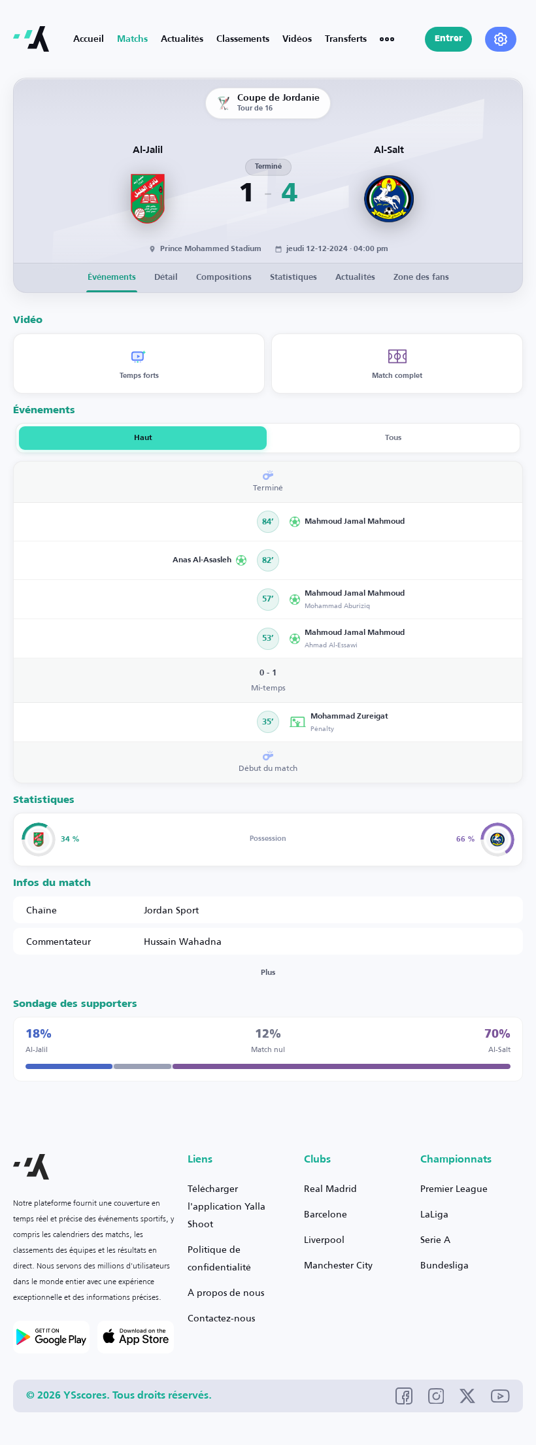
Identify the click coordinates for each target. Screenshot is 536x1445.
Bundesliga (444, 1265)
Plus (268, 973)
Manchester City (338, 1265)
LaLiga (434, 1214)
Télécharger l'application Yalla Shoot (226, 1206)
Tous (393, 438)
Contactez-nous (221, 1318)
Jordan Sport (171, 910)
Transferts (346, 39)
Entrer (449, 39)
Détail (166, 277)
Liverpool (324, 1239)
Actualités (182, 39)
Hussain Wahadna (183, 941)
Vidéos (297, 39)
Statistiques (293, 277)
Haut (143, 438)
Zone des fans (421, 277)
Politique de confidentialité (219, 1258)
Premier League (454, 1188)
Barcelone (325, 1214)
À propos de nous (226, 1292)
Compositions (224, 277)
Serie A (435, 1239)
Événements (112, 277)
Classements (242, 39)
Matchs (132, 39)
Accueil (88, 39)
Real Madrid (330, 1188)
